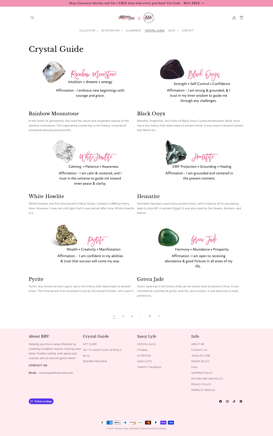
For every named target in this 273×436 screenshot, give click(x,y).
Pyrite (36, 279)
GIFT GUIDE (90, 344)
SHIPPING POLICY (202, 373)
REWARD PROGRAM (95, 361)
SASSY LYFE (144, 361)
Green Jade (150, 279)
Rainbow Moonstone (54, 114)
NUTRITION (144, 355)
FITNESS (142, 350)
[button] (32, 17)
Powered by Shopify (157, 428)
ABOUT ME (197, 344)
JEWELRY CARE (200, 355)
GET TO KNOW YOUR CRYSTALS (102, 350)
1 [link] (114, 316)
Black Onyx (151, 114)
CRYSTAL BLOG (146, 344)
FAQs (194, 367)
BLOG (86, 355)
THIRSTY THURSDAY (149, 367)
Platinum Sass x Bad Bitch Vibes (130, 428)
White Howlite (46, 196)
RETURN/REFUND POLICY (207, 378)
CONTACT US (199, 350)
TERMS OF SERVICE (203, 390)
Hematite (148, 196)
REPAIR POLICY (200, 361)
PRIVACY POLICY (201, 384)
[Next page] (159, 316)
